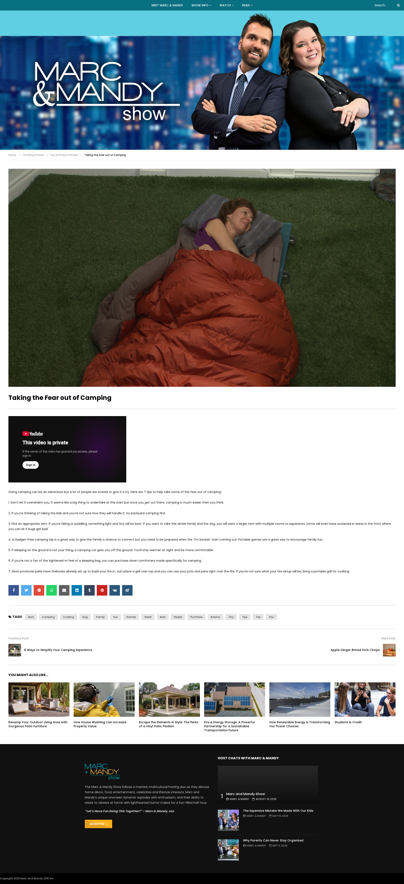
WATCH (225, 5)
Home (12, 155)
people (178, 617)
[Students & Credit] (365, 699)
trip (258, 617)
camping (48, 617)
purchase (196, 617)
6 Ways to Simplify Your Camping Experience (58, 650)
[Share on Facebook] (13, 590)
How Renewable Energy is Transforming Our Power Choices (299, 724)
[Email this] (64, 590)
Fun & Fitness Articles (64, 155)
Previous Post (18, 638)
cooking (68, 617)
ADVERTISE (97, 824)
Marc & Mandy (239, 799)
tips (244, 617)
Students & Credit (348, 722)
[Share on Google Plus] (39, 590)
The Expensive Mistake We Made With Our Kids (278, 811)
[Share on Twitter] (26, 590)
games (131, 617)
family (100, 617)
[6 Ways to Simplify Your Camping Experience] (14, 650)
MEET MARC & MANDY (167, 5)
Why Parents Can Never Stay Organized (273, 840)
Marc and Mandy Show (245, 794)
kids (162, 617)
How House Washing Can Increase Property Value (100, 724)
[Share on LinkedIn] (77, 590)
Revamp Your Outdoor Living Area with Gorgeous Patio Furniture (37, 724)
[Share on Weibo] (127, 590)
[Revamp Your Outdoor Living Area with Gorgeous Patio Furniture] (38, 699)
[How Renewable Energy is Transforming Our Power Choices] (299, 699)
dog (85, 617)
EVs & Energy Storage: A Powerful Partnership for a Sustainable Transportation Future (229, 726)
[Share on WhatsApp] (51, 590)
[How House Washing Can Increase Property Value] (104, 699)
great (148, 617)
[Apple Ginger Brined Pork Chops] (389, 650)
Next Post (388, 638)
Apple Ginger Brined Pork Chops (355, 650)
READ (246, 5)
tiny (231, 617)
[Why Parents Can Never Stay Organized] (228, 849)
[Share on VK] (114, 590)
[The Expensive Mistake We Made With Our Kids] (228, 820)
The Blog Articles (33, 155)
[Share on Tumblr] (89, 590)
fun (115, 617)
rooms (215, 617)
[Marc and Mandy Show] (202, 80)
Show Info (200, 5)
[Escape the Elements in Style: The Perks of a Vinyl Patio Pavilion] (169, 699)
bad (31, 617)
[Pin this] (102, 590)
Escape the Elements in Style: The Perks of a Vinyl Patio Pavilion (168, 724)
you (271, 617)
